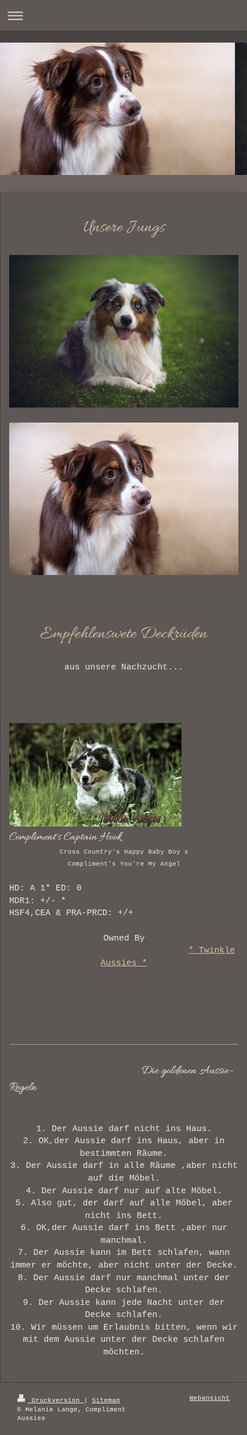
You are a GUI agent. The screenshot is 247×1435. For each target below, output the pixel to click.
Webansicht (210, 1398)
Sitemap (106, 1400)
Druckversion (56, 1400)
